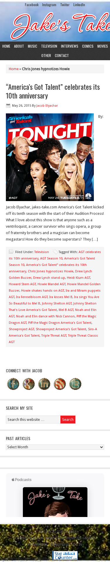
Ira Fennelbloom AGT (32, 297)
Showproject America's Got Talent (61, 329)
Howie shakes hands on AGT (42, 291)
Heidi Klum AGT (78, 278)
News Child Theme (61, 538)
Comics (88, 46)
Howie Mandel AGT (51, 284)
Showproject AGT (21, 329)
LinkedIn (79, 4)
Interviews (69, 46)
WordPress (59, 545)
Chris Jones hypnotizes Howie (50, 271)
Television (49, 46)
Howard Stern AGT (22, 284)
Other (46, 55)
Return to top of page (58, 532)
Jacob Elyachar (47, 106)
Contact (62, 55)
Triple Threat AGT (53, 336)
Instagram (49, 4)
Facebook (31, 4)
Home (6, 46)
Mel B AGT (66, 310)
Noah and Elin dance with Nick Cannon (45, 316)
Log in (77, 545)
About (19, 46)
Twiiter (65, 4)
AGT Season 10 (51, 258)
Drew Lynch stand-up (49, 278)
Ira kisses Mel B (60, 297)
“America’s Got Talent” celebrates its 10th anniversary (53, 91)
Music (32, 46)
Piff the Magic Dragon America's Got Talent (60, 323)
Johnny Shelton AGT (57, 303)
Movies (102, 46)
